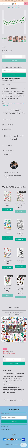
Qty (3, 54)
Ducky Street (11, 444)
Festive (23, 103)
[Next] (25, 22)
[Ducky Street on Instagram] (15, 435)
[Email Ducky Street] (13, 435)
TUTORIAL (6, 154)
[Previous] (3, 22)
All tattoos (16, 103)
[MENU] (1, 3)
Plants (8, 105)
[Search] (22, 3)
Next (17, 5)
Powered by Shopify (19, 444)
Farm (20, 103)
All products (10, 103)
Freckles (4, 105)
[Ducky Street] (14, 3)
